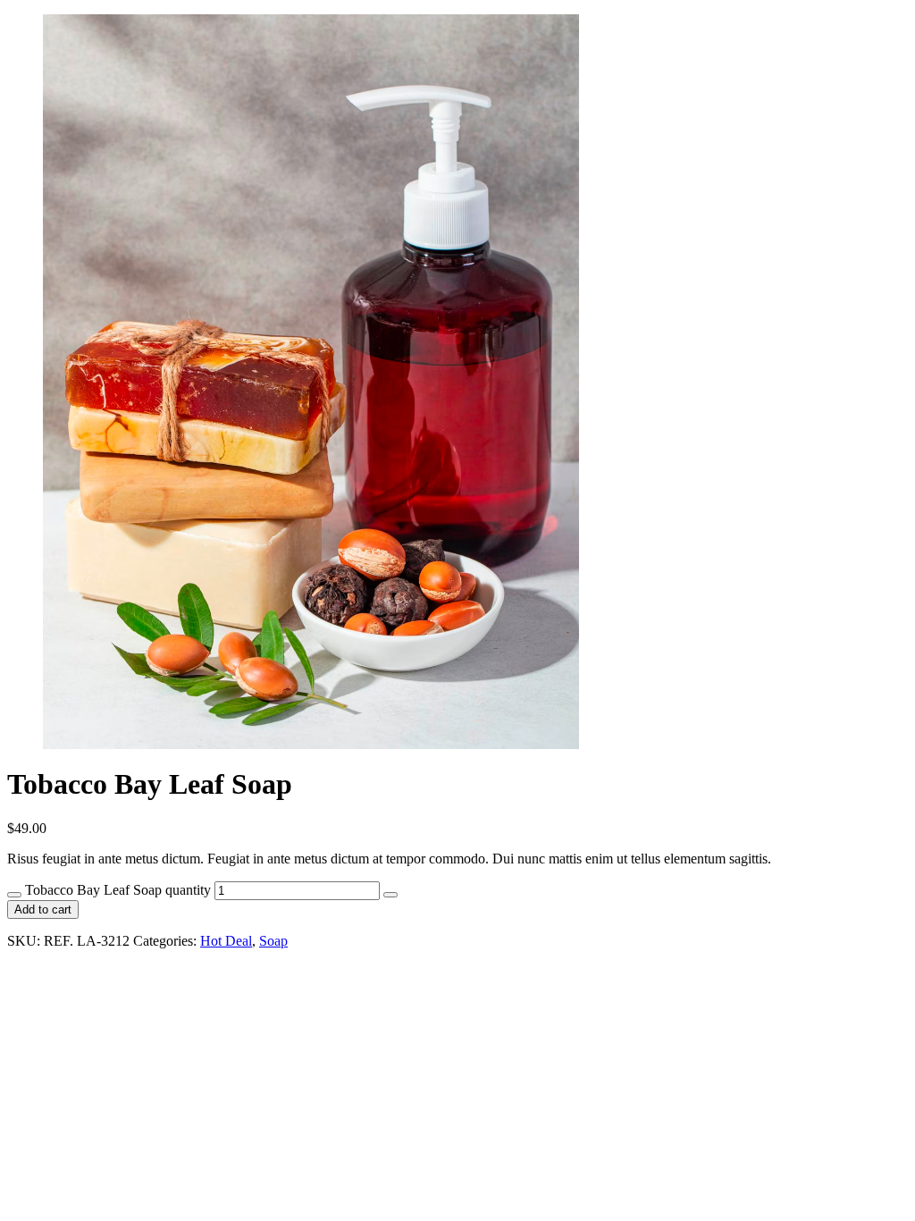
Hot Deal (226, 940)
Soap (273, 940)
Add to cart (42, 909)
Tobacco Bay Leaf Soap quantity (118, 889)
